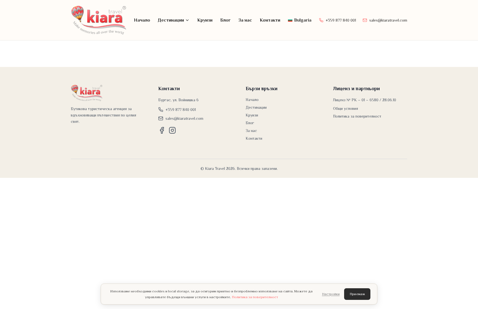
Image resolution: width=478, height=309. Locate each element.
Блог (225, 20)
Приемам (357, 294)
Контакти (270, 20)
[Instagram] (172, 130)
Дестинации (171, 20)
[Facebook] (161, 130)
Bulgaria (302, 20)
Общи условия (345, 108)
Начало (142, 20)
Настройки (331, 294)
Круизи (204, 20)
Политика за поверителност (357, 116)
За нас (245, 20)
